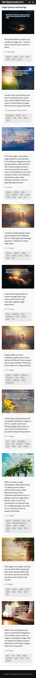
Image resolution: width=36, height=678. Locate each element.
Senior (17, 316)
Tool (7, 531)
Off (13, 444)
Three (16, 658)
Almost (8, 520)
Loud (16, 377)
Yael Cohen (11, 52)
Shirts (7, 446)
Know (27, 589)
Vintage (26, 446)
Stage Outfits (9, 382)
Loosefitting (21, 441)
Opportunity (9, 316)
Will (13, 258)
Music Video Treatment (19, 523)
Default (18, 115)
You (25, 197)
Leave (20, 255)
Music (8, 523)
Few (24, 115)
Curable (15, 57)
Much (21, 194)
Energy (24, 253)
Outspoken (16, 380)
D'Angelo (10, 584)
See (20, 118)
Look (21, 57)
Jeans (13, 441)
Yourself (8, 660)
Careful (8, 589)
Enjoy (7, 441)
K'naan (9, 187)
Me (29, 520)
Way (20, 197)
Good (7, 255)
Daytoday (16, 375)
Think (25, 528)
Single (8, 528)
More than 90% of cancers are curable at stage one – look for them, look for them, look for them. (17, 43)
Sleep (18, 655)
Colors (14, 589)
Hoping (14, 255)
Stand (7, 258)
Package (22, 525)
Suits (19, 446)
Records (8, 118)
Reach (27, 194)
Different (24, 375)
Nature (22, 377)
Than (13, 59)
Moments (14, 194)
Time (7, 120)
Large (22, 192)
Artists (8, 314)
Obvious (8, 525)
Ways (22, 658)
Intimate (16, 192)
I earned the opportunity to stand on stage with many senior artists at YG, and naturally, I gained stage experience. (16, 299)
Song (8, 197)
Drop (7, 655)
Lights (7, 592)
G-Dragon (10, 248)
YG (13, 319)
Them (19, 59)
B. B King (10, 651)
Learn (7, 194)
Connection (16, 520)
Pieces (27, 444)
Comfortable (9, 115)
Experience (15, 314)
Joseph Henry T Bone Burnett (17, 110)
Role (15, 118)
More (27, 57)
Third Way (9, 658)
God (13, 655)
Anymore (8, 253)
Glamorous (9, 377)
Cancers (8, 57)
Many (22, 314)
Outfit (15, 525)
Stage (7, 59)
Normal (8, 380)
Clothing (8, 375)
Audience (8, 192)
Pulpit (19, 592)
